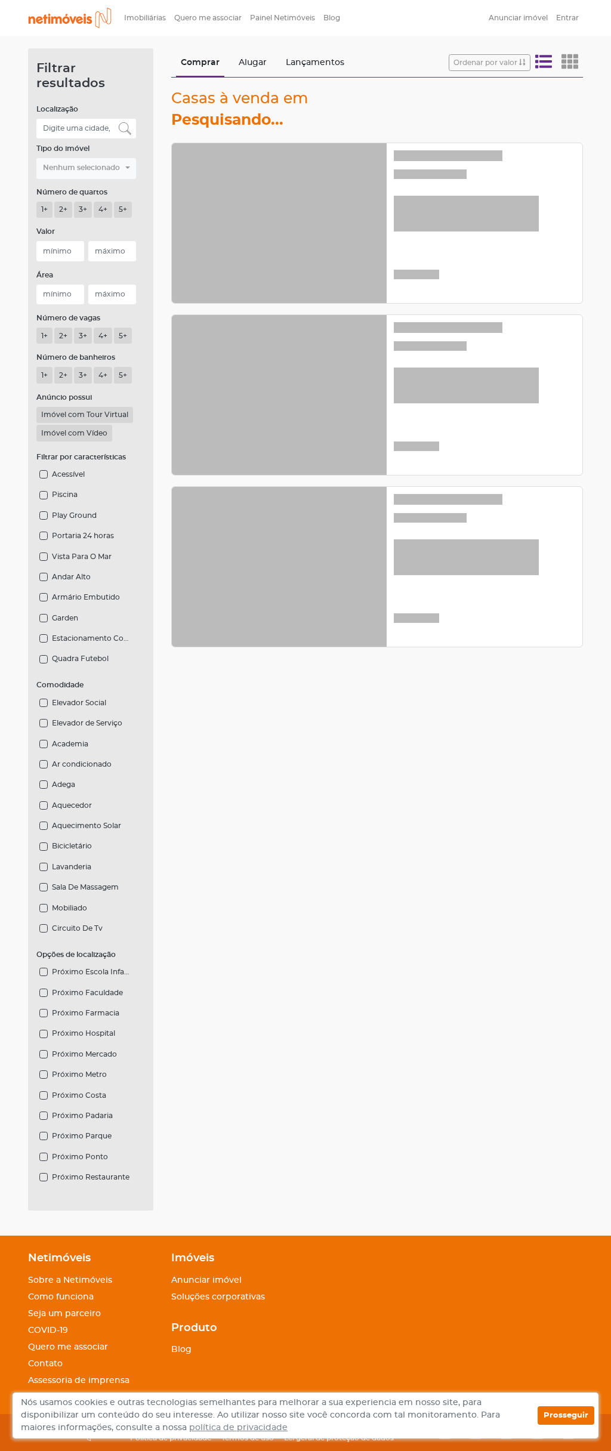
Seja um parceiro (64, 1314)
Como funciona (61, 1297)
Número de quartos (71, 192)
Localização (57, 109)
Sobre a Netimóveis (70, 1280)
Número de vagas (68, 318)
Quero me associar (208, 17)
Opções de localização (76, 954)
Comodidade (60, 685)
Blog (331, 17)
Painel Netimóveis (282, 17)
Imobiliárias (145, 17)
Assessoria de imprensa (78, 1380)
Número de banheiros (75, 357)
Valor (45, 231)
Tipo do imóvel (63, 148)
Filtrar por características (81, 457)
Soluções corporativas (218, 1297)
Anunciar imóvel (518, 17)
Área (44, 275)
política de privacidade (238, 1428)
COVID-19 (48, 1330)
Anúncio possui (64, 397)
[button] (86, 168)
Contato (45, 1364)
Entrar (567, 17)
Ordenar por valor (486, 62)
